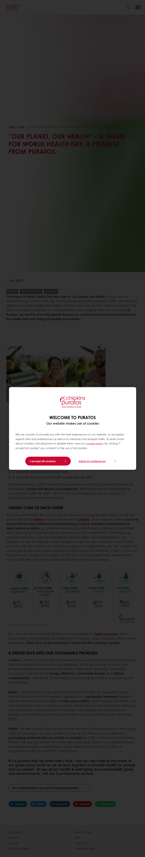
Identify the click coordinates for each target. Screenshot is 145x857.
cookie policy (94, 443)
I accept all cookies (43, 461)
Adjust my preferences (92, 461)
